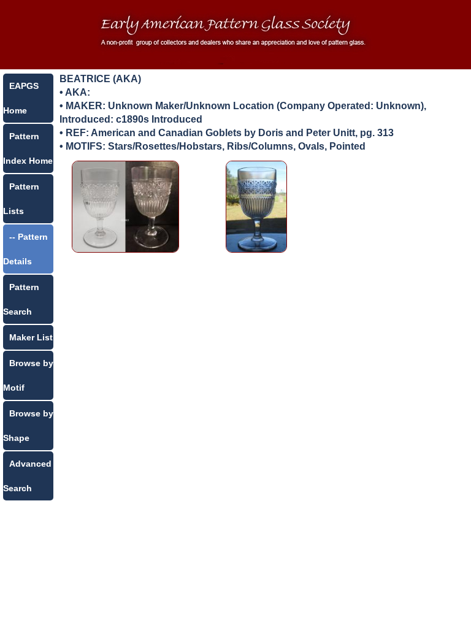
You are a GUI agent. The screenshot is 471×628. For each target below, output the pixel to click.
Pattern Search (21, 299)
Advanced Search (27, 476)
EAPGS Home (21, 98)
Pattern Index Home (28, 148)
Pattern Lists (21, 199)
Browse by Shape (28, 425)
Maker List (31, 337)
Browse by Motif (28, 375)
